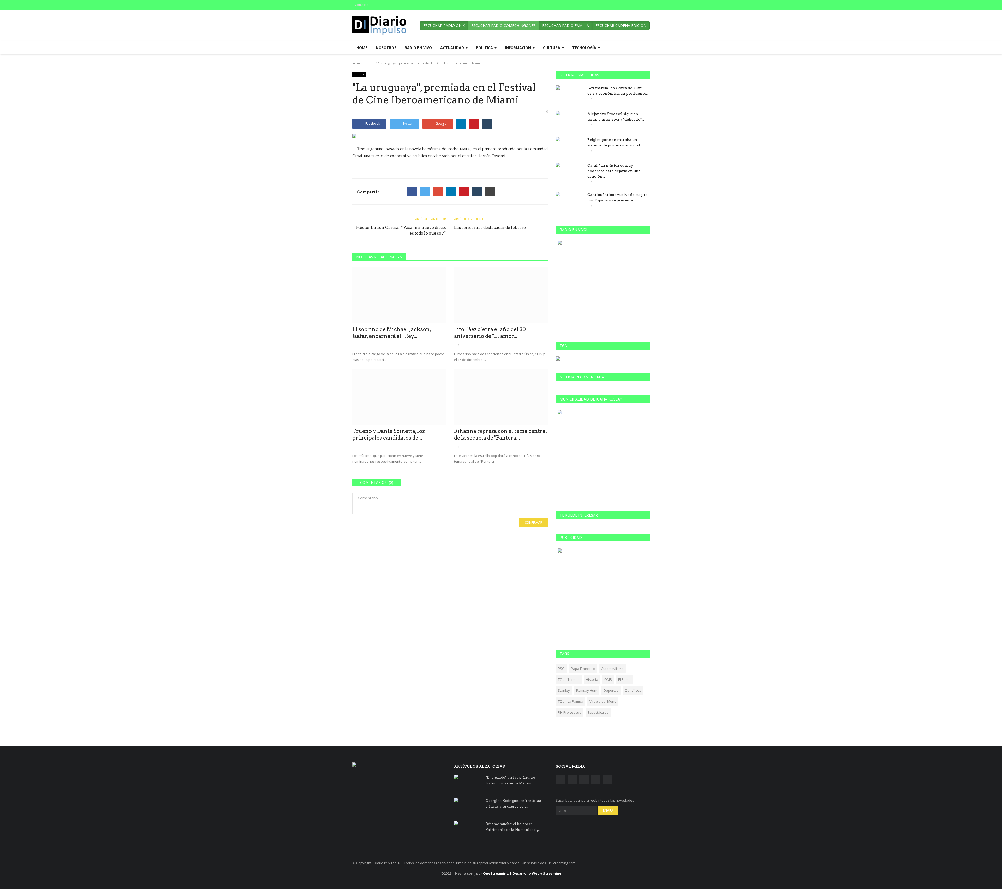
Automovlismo (612, 668)
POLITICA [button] (485, 47)
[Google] (438, 191)
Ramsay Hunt (586, 690)
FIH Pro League (569, 712)
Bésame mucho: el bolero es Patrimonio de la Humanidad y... (513, 827)
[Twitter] (425, 191)
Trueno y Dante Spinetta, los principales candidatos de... (388, 434)
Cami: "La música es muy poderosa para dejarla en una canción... (614, 170)
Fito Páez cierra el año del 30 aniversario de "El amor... (490, 332)
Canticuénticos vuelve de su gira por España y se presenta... (617, 197)
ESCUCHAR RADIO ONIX (444, 25)
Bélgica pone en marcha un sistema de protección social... (614, 142)
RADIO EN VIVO (418, 47)
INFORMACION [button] (518, 47)
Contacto (361, 5)
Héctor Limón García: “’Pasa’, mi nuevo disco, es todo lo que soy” (401, 230)
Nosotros (386, 47)
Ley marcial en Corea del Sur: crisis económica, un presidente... (617, 91)
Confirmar (533, 522)
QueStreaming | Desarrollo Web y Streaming (522, 873)
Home (361, 47)
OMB (608, 679)
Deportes (611, 690)
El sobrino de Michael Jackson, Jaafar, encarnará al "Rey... (391, 332)
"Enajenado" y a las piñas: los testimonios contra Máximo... (511, 780)
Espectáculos (598, 712)
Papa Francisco (583, 668)
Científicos (633, 690)
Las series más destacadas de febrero (490, 227)
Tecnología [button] (584, 47)
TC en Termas (569, 679)
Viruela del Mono (602, 701)
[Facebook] (412, 191)
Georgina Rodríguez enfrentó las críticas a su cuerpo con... (513, 803)
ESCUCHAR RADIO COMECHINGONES (503, 25)
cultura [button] (552, 47)
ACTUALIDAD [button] (452, 47)
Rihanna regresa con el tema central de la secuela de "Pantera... (500, 434)
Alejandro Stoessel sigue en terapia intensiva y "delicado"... (615, 116)
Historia (592, 679)
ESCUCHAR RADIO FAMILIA (565, 25)
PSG (561, 668)
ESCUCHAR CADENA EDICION (620, 25)
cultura (369, 63)
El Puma (624, 679)
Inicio (356, 63)
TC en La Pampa (570, 701)
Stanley (564, 690)
